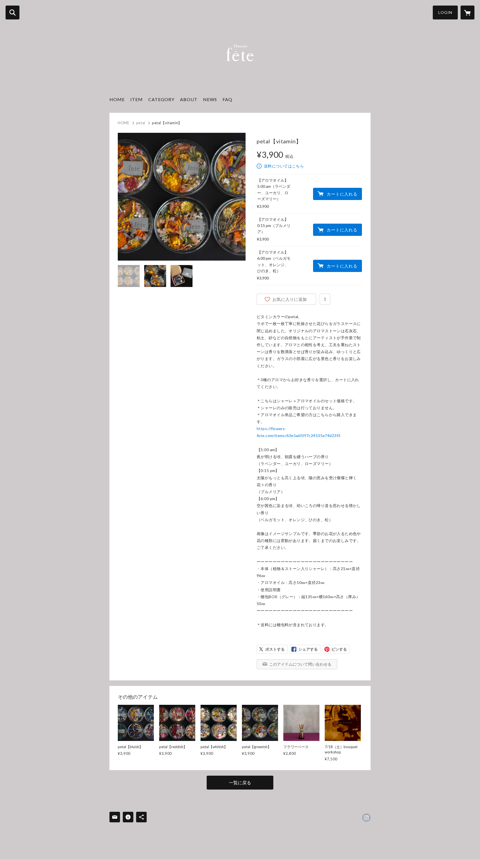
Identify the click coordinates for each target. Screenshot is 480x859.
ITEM (136, 99)
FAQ (227, 99)
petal (140, 123)
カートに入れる (342, 193)
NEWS (210, 99)
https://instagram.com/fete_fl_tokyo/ (366, 817)
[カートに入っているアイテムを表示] (467, 12)
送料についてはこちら (284, 166)
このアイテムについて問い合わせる (300, 664)
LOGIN (445, 12)
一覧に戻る (240, 782)
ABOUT (189, 99)
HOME (117, 99)
